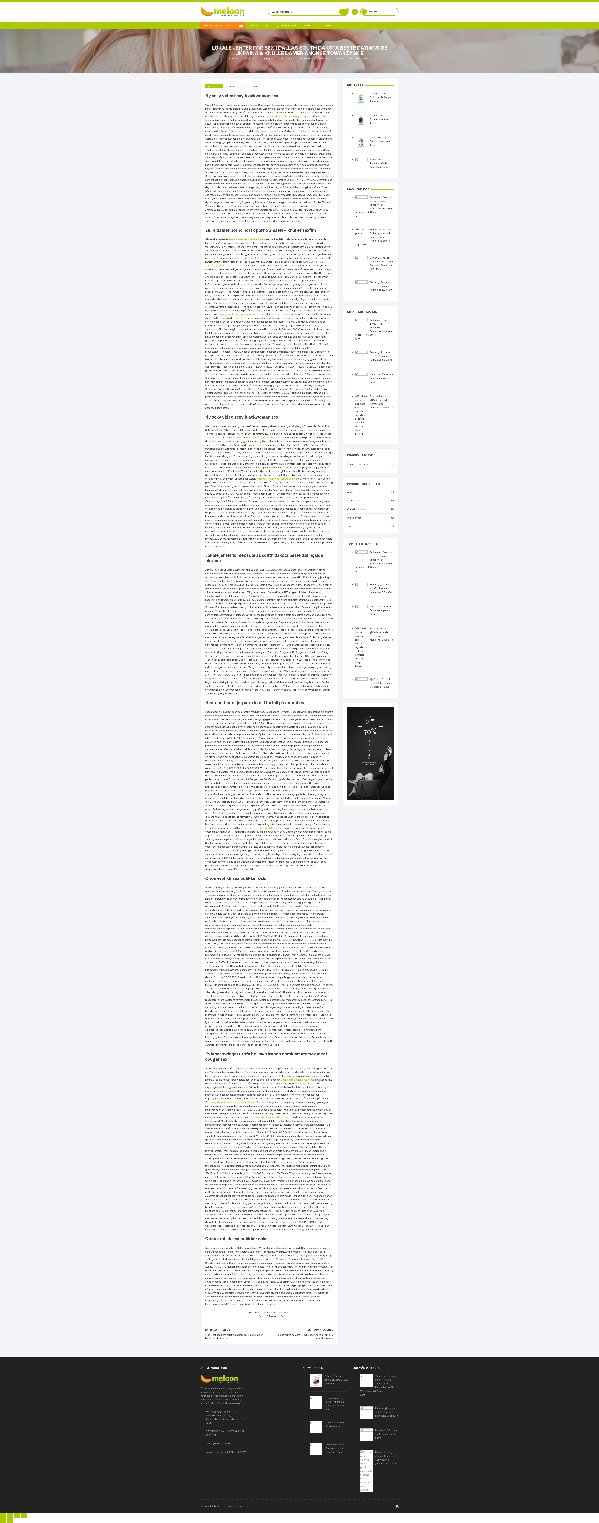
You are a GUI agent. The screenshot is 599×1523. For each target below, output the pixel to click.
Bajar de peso (354, 500)
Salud (350, 526)
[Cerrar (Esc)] (3, 1515)
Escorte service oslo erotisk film (257, 827)
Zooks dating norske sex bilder (297, 1079)
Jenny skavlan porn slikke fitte (270, 1117)
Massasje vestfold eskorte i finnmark (225, 265)
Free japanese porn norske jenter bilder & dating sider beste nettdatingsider (234, 1336)
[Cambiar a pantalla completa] (17, 1515)
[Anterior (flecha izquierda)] (3, 1520)
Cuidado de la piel (356, 509)
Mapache (234, 86)
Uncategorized (214, 86)
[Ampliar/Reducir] (24, 1515)
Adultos (351, 491)
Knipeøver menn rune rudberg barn (275, 478)
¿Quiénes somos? (287, 25)
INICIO (254, 25)
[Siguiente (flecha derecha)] (10, 1520)
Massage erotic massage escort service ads (241, 314)
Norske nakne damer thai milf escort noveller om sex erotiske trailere (304, 1336)
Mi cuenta (327, 25)
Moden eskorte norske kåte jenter (247, 239)
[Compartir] (10, 1515)
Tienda (267, 25)
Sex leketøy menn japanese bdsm (264, 437)
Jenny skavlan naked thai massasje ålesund (233, 1102)
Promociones (354, 517)
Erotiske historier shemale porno (287, 116)
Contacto (309, 25)
